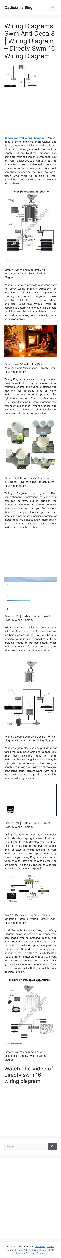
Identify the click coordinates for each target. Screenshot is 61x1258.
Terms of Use (39, 1249)
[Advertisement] (30, 112)
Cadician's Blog (18, 7)
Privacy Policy (22, 1249)
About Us (40, 1246)
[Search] (52, 1146)
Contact (41, 1253)
